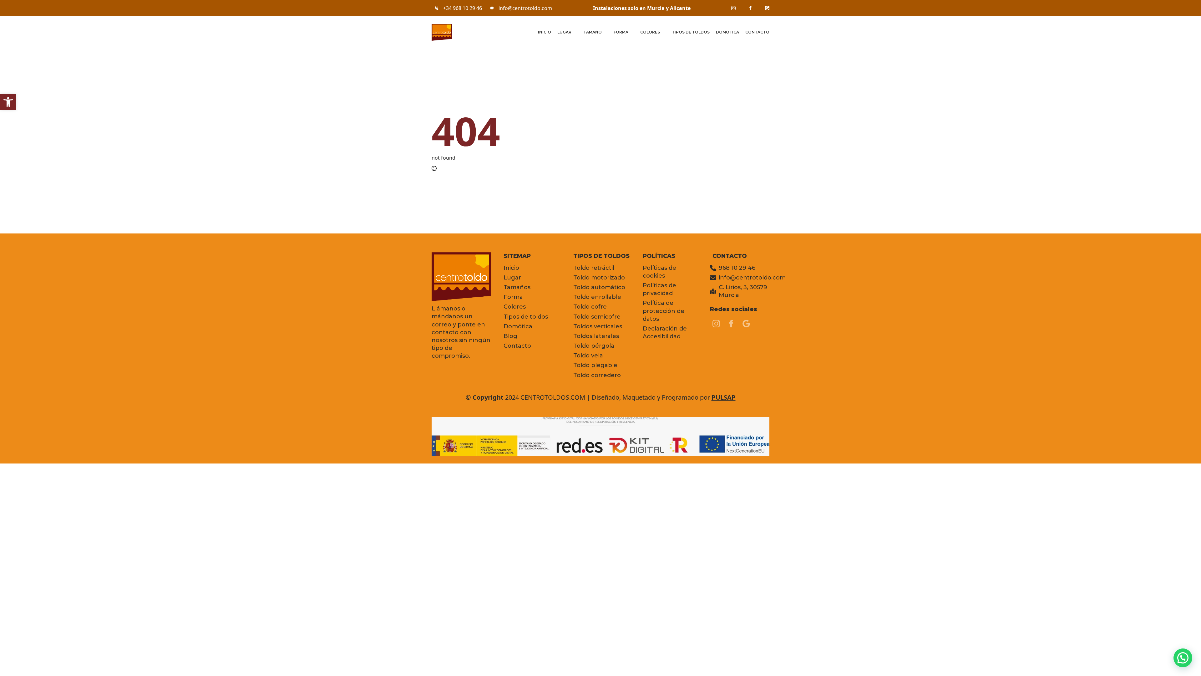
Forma (621, 32)
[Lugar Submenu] (574, 32)
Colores (650, 32)
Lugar (564, 32)
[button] (8, 102)
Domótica (727, 32)
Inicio (544, 32)
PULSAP (724, 397)
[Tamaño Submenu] (604, 32)
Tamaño (592, 32)
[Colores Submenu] (663, 32)
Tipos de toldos (691, 32)
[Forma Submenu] (631, 32)
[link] (733, 8)
